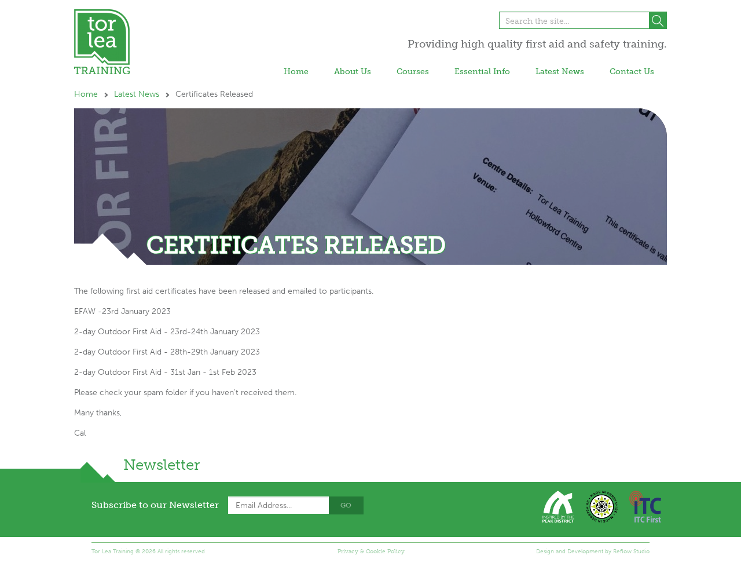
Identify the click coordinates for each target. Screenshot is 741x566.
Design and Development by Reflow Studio (593, 551)
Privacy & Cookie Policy (371, 551)
